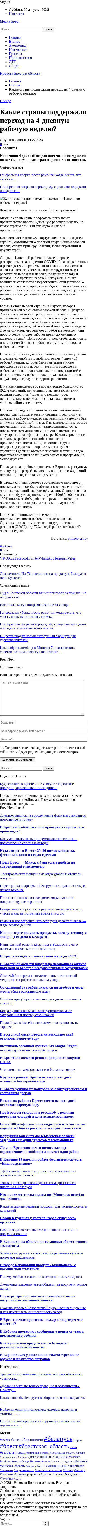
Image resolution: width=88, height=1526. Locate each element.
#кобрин (5, 1461)
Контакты (16, 14)
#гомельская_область (37, 1452)
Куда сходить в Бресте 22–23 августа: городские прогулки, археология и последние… (37, 786)
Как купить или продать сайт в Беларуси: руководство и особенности (34, 1345)
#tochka (5, 1440)
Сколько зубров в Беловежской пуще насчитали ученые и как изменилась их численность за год (43, 1310)
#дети (32, 1457)
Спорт (14, 66)
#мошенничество (59, 1465)
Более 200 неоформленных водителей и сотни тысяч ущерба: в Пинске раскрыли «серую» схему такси (42, 1126)
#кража (35, 1461)
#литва (46, 1461)
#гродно (80, 1452)
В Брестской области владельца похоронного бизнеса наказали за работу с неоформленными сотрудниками (44, 966)
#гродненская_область (62, 1452)
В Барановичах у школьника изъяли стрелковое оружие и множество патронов (39, 1357)
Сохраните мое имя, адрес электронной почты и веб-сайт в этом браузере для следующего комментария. (43, 750)
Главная (15, 37)
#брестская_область (44, 1446)
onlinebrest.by (78, 538)
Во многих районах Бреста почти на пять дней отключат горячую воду (38, 1103)
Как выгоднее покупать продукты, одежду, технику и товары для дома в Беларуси (43, 935)
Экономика (17, 45)
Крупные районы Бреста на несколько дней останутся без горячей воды (36, 1079)
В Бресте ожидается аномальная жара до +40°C (38, 956)
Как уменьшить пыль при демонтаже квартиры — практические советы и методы (38, 841)
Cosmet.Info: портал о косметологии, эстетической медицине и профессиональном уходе (38, 978)
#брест (9, 1445)
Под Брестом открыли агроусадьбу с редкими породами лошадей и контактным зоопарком (37, 1114)
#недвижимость (24, 1470)
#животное (44, 1457)
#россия (46, 1474)
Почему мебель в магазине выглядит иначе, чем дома (41, 1277)
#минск (81, 1461)
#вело (73, 1447)
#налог (79, 1466)
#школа (17, 1478)
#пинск (68, 1470)
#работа (6, 546)
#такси (76, 1474)
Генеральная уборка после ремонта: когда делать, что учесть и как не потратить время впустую (40, 911)
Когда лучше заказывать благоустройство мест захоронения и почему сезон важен (36, 1013)
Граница (15, 54)
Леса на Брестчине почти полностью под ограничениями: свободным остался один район (39, 1150)
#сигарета (57, 1474)
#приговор (21, 1474)
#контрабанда (20, 1461)
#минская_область (12, 1466)
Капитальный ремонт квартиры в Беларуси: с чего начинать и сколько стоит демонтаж (39, 946)
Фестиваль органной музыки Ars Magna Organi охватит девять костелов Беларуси (38, 1048)
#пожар (79, 1470)
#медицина (68, 1461)
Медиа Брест (10, 21)
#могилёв (30, 1466)
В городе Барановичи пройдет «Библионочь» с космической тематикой (38, 1267)
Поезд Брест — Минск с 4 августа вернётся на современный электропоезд (37, 864)
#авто (16, 1439)
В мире (14, 41)
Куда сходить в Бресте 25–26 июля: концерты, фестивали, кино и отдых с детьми (37, 853)
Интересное (18, 49)
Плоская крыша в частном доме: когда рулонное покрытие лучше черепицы (37, 900)
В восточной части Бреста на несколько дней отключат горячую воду (36, 1036)
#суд (68, 1474)
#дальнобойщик (8, 1457)
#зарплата (60, 1457)
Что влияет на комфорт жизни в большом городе (37, 1069)
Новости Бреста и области (20, 73)
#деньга (22, 1457)
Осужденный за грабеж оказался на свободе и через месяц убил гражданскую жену (41, 989)
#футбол (6, 1478)
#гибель (7, 1452)
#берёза (77, 1440)
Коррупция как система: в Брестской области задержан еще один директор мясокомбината (37, 1138)
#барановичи (32, 1440)
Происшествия (20, 58)
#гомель (20, 1452)
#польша (6, 1474)
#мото (40, 1466)
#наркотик (6, 1470)
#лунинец (56, 1461)
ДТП (12, 62)
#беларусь (58, 1438)
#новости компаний (48, 1470)
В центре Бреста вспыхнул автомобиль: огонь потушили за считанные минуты (37, 1298)
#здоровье (74, 1457)
